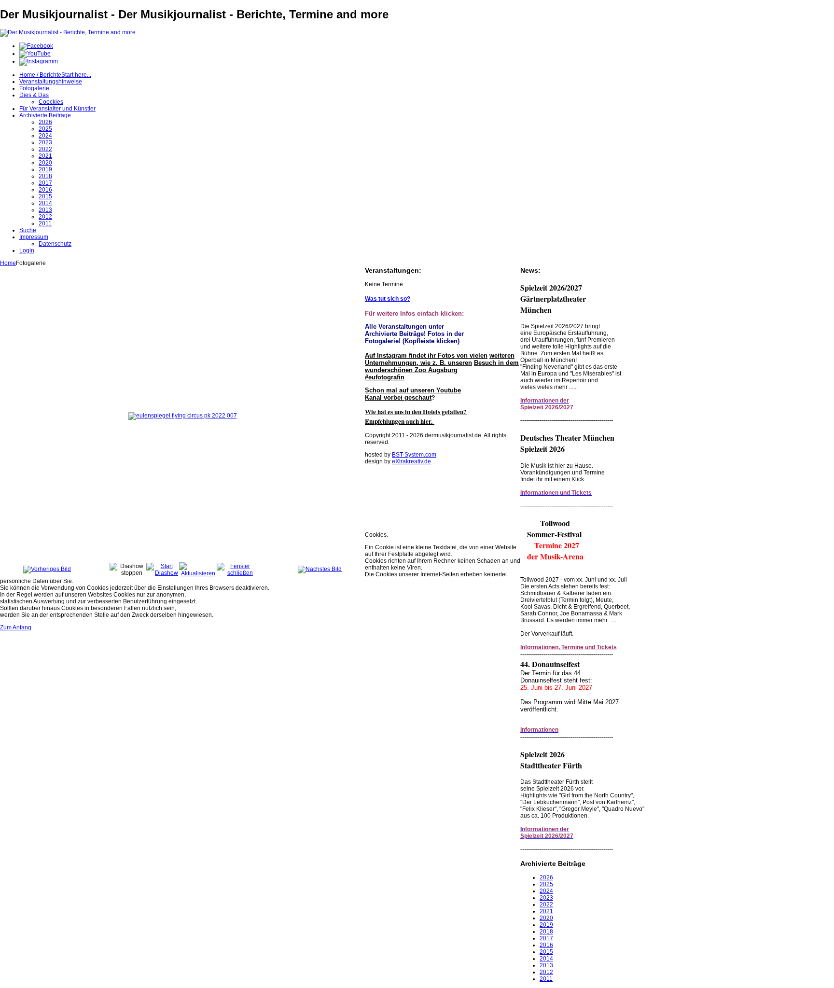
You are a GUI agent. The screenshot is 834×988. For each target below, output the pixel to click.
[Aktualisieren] (198, 573)
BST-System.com (414, 454)
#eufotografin (384, 377)
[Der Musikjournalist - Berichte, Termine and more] (68, 32)
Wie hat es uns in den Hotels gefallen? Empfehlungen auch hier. (416, 416)
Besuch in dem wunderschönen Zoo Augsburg (442, 366)
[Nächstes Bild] (320, 569)
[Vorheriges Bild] (47, 569)
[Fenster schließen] (236, 573)
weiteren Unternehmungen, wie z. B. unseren (439, 359)
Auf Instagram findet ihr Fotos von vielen (426, 355)
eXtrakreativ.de (411, 461)
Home (8, 263)
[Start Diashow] (162, 573)
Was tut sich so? (387, 298)
